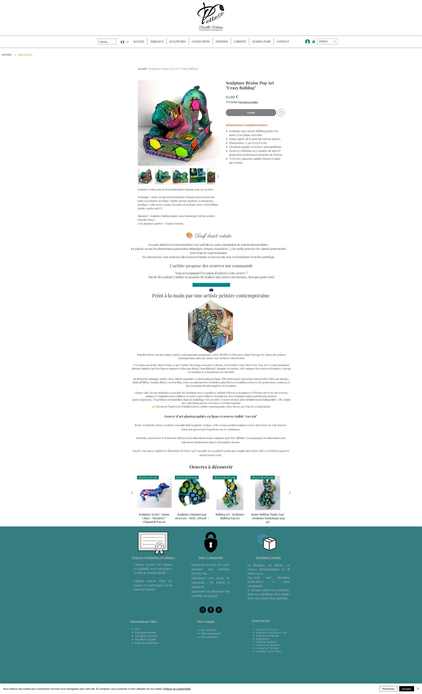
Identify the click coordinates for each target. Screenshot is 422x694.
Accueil (142, 68)
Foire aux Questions (147, 642)
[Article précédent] (132, 493)
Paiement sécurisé (146, 632)
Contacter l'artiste (267, 648)
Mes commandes (211, 633)
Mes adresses (209, 637)
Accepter (406, 688)
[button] (313, 41)
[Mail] (211, 290)
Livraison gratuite (249, 102)
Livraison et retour (146, 636)
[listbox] (327, 41)
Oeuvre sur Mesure (268, 645)
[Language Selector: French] (124, 42)
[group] (211, 499)
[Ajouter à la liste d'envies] (280, 112)
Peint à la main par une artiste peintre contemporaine (211, 295)
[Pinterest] (219, 610)
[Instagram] (202, 610)
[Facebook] (211, 610)
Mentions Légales (145, 639)
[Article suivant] (290, 493)
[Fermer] (418, 688)
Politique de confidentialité (177, 688)
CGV (137, 629)
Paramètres (388, 688)
